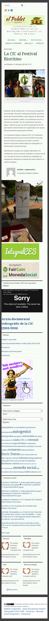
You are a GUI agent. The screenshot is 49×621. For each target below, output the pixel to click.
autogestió (22, 431)
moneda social (24, 468)
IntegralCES (6, 461)
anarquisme (7, 427)
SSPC (39, 472)
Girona (15, 458)
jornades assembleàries (27, 461)
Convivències (6, 443)
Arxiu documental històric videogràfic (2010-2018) (21, 343)
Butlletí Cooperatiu (9, 339)
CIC (22, 440)
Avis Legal (5, 533)
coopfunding (31, 443)
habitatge (23, 458)
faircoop (5, 458)
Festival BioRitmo (17, 116)
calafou (16, 440)
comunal (33, 439)
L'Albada (15, 463)
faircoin (34, 455)
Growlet (5, 506)
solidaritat (34, 472)
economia (30, 446)
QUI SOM (11, 40)
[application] (22, 300)
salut (27, 471)
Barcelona (38, 436)
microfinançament (7, 468)
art (14, 427)
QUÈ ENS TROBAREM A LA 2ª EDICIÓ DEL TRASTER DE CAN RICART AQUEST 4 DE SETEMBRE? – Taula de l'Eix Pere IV (21, 514)
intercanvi (15, 461)
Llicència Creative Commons (19, 606)
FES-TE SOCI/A (36, 40)
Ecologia (8, 49)
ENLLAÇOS (29, 43)
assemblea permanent (26, 427)
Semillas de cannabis (9, 500)
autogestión (8, 436)
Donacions (6, 355)
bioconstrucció (7, 440)
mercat (34, 464)
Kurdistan (6, 463)
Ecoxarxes (6, 347)
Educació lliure (27, 450)
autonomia (28, 436)
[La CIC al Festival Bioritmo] (22, 211)
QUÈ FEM (22, 40)
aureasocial (7, 432)
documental (19, 446)
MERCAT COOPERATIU (14, 43)
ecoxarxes (14, 449)
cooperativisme (18, 443)
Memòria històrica (25, 464)
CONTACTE (40, 43)
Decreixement (8, 446)
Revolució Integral (17, 472)
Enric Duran (11, 454)
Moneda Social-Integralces (12, 351)
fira (10, 458)
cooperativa (29, 169)
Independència (35, 458)
